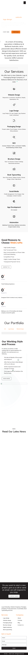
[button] (25, 2)
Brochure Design (14, 159)
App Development (14, 207)
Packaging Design (14, 127)
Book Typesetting (14, 175)
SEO (14, 143)
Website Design (14, 95)
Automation (14, 222)
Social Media (14, 191)
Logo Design (14, 111)
